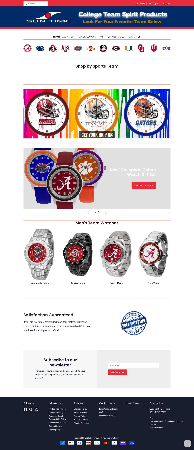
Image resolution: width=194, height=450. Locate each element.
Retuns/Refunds (80, 413)
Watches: (68, 36)
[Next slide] (105, 212)
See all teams (50, 185)
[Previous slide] (88, 212)
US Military (108, 36)
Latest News (132, 403)
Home (56, 36)
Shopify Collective (81, 423)
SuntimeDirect (96, 438)
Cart (169, 3)
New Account (141, 3)
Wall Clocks (88, 36)
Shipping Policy (80, 409)
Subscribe (118, 372)
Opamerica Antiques (107, 416)
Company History (56, 413)
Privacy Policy (79, 416)
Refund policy (54, 430)
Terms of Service (55, 426)
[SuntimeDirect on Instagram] (36, 410)
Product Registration (57, 409)
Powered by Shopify (111, 438)
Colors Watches (129, 36)
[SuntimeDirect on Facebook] (25, 410)
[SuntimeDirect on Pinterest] (30, 410)
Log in (155, 3)
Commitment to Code (57, 423)
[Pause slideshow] (169, 212)
